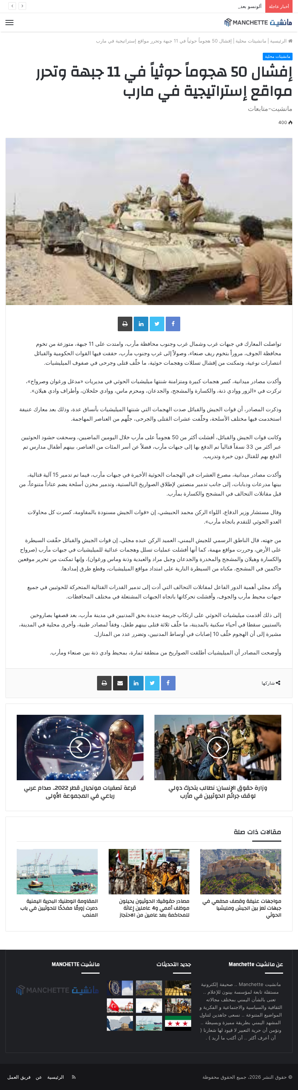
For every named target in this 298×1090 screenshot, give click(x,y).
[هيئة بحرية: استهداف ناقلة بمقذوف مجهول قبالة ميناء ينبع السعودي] (149, 1005)
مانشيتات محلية (250, 41)
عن (39, 1077)
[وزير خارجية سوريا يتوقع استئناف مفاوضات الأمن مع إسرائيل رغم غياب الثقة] (178, 1023)
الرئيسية (279, 41)
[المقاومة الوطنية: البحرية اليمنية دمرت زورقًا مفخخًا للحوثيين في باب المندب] (57, 872)
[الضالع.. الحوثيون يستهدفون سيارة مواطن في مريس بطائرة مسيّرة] (120, 1023)
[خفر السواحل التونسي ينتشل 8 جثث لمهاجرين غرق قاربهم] (120, 1005)
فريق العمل (19, 1077)
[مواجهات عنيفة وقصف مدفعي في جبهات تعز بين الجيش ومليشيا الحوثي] (240, 872)
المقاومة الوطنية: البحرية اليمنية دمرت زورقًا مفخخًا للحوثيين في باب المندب (59, 908)
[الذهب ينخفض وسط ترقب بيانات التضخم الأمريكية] (178, 988)
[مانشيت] (258, 22)
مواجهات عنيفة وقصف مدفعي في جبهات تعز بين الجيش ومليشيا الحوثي (241, 908)
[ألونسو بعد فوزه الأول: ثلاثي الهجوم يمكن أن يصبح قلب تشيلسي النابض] (120, 988)
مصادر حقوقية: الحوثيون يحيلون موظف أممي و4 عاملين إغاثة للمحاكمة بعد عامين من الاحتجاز (154, 908)
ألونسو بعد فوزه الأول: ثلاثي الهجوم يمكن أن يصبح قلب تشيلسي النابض (190, 6)
